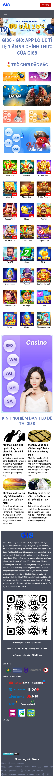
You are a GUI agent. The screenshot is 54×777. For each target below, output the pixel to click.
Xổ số (17, 649)
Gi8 (19, 545)
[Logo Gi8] (27, 535)
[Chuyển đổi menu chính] (5, 14)
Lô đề (24, 649)
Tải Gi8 (10, 649)
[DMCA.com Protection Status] (11, 753)
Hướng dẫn (34, 649)
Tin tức (44, 649)
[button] (45, 5)
